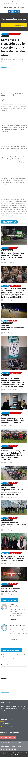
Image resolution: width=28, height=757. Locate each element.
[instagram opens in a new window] (18, 11)
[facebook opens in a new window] (9, 11)
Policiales (16, 7)
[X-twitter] (14, 737)
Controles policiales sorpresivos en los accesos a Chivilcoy (12, 327)
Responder (14, 619)
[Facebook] (10, 737)
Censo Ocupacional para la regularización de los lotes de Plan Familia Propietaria (13, 420)
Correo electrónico (7, 686)
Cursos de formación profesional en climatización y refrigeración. (13, 524)
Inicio (16, 4)
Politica (22, 7)
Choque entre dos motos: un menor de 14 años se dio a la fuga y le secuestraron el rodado (13, 256)
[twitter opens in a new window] (12, 11)
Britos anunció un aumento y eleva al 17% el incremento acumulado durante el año (13, 558)
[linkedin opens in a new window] (15, 11)
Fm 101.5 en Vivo (8, 4)
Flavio (5, 262)
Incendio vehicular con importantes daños (10, 590)
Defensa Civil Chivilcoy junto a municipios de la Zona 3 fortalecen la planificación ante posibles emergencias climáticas (13, 455)
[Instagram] (2, 737)
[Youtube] (6, 737)
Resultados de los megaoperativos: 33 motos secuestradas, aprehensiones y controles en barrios (14, 490)
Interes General (8, 7)
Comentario (4, 665)
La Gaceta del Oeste (9, 59)
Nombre (4, 678)
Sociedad (21, 4)
